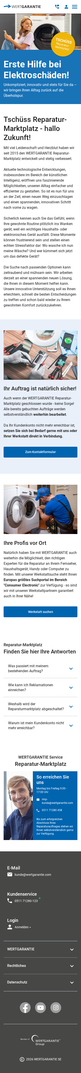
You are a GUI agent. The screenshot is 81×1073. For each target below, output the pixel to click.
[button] (66, 7)
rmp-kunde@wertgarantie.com (57, 801)
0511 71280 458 (52, 810)
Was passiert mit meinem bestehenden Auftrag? (28, 668)
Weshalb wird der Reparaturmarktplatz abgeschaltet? (36, 706)
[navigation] (40, 896)
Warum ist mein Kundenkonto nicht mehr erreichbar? (36, 725)
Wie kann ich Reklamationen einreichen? (30, 687)
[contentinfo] (40, 1059)
